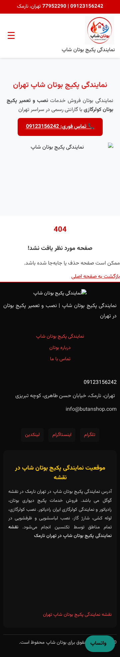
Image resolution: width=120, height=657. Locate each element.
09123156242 (100, 383)
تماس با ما (60, 359)
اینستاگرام (61, 435)
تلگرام (89, 435)
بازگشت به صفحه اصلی (95, 277)
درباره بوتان (60, 348)
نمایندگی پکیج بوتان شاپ (60, 336)
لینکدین (32, 435)
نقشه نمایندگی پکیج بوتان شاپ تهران (77, 614)
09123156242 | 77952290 (72, 6)
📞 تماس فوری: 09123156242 (60, 127)
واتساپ (98, 643)
